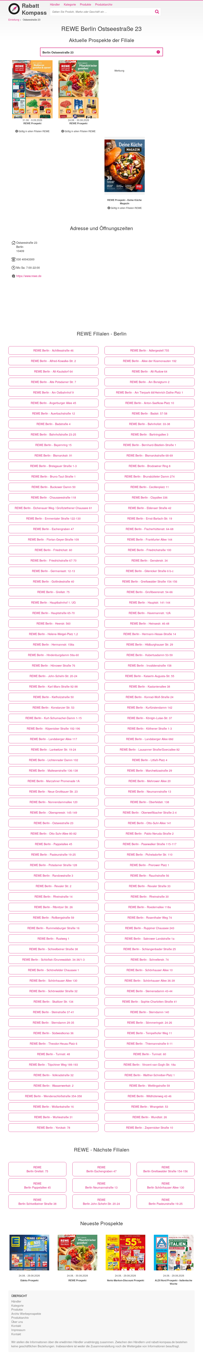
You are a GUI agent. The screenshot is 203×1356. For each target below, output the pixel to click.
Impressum (18, 1330)
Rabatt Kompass (34, 9)
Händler (55, 4)
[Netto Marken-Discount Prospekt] (125, 1252)
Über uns (17, 1322)
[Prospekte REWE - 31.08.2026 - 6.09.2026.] (32, 89)
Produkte (85, 4)
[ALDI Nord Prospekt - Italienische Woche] (173, 1252)
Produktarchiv (103, 4)
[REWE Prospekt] (77, 1252)
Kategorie (70, 4)
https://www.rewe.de (28, 276)
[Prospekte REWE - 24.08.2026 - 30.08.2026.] (78, 89)
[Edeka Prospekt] (29, 1252)
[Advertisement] (147, 100)
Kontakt (16, 1326)
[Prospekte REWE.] (124, 166)
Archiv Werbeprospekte (26, 1313)
